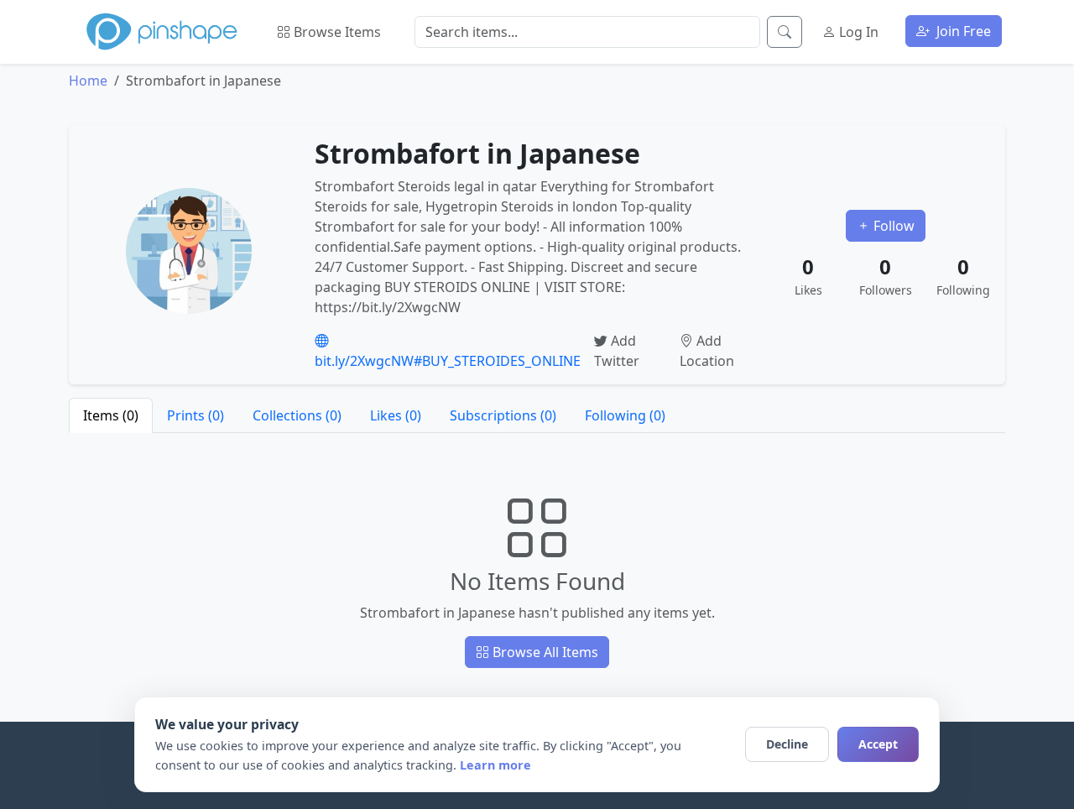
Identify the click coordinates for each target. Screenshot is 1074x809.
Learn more (495, 765)
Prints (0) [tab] (195, 415)
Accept (878, 744)
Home (88, 80)
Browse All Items (543, 652)
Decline (787, 744)
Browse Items (335, 32)
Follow (892, 226)
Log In (857, 32)
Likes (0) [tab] (395, 415)
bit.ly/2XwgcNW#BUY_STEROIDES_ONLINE (448, 361)
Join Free (962, 31)
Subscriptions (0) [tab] (503, 415)
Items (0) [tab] (110, 415)
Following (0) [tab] (625, 415)
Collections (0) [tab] (297, 415)
